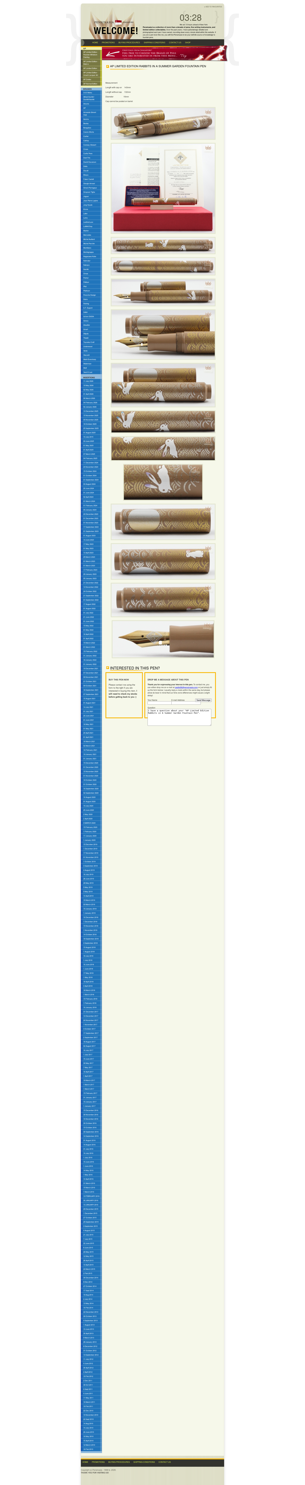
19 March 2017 (89, 1080)
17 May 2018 (88, 973)
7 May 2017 (87, 1067)
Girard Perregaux (90, 187)
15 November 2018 (90, 925)
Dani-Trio (86, 157)
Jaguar (86, 196)
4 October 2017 (89, 1028)
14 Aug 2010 (88, 1423)
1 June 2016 (88, 1166)
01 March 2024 (89, 501)
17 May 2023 (88, 544)
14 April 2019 (88, 895)
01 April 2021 (88, 737)
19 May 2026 (88, 385)
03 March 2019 (89, 904)
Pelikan (86, 282)
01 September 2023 (90, 531)
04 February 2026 (90, 402)
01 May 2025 (88, 445)
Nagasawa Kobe (89, 256)
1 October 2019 (89, 861)
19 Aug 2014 (88, 1294)
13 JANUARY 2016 (90, 1204)
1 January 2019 (89, 913)
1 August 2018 (89, 951)
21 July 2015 (88, 1234)
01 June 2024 (88, 492)
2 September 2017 (90, 1037)
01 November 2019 (90, 857)
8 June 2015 (88, 1247)
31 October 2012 (89, 1350)
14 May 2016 (88, 1170)
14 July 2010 (88, 1427)
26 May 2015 (88, 1252)
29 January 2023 (89, 574)
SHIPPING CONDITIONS (154, 42)
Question (151, 707)
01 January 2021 (89, 758)
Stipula (85, 333)
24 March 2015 (89, 1269)
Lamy (85, 217)
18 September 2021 (90, 690)
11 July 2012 (88, 1359)
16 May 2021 (88, 724)
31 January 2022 (89, 655)
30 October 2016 (89, 1123)
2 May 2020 (87, 814)
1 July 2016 (87, 1157)
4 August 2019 (89, 870)
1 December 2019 (90, 848)
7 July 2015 (87, 1239)
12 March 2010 (89, 1445)
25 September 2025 (90, 428)
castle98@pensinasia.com (186, 687)
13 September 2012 (90, 1354)
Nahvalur (86, 260)
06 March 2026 (89, 398)
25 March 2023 (89, 557)
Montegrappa (88, 252)
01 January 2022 (89, 664)
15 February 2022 (90, 651)
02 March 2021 (89, 745)
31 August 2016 (89, 1140)
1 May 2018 (87, 977)
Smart (85, 329)
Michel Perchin (89, 243)
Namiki (86, 269)
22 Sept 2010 (88, 1419)
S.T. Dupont (87, 307)
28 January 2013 (89, 1342)
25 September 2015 (90, 1221)
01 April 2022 (88, 638)
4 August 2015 (89, 1230)
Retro (85, 299)
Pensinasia (178, 34)
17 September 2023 (90, 527)
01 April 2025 (88, 449)
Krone (85, 209)
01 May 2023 (88, 548)
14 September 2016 (90, 1136)
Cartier (86, 136)
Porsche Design (89, 295)
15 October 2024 (89, 471)
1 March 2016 (88, 1191)
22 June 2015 (88, 1243)
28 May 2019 (88, 883)
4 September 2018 (90, 943)
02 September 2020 (90, 793)
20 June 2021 (88, 715)
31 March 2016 (89, 1183)
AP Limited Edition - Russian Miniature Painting (90, 54)
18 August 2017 (89, 1041)
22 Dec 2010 (88, 1410)
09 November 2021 (90, 677)
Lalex (85, 213)
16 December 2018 (90, 917)
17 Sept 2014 (88, 1290)
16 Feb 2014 (88, 1307)
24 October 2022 (89, 591)
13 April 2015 (88, 1264)
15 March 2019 (89, 900)
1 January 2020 (89, 840)
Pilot (85, 286)
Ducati (85, 170)
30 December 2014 (90, 1277)
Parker (86, 277)
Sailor (85, 312)
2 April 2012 (87, 1372)
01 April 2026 (88, 394)
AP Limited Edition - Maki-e (90, 62)
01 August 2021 (89, 702)
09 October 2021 (89, 685)
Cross (85, 149)
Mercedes (87, 235)
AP (84, 108)
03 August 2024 (89, 484)
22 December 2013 (90, 1312)
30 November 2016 (90, 1114)
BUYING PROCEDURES (129, 42)
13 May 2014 (88, 1303)
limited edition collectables (154, 29)
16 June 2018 (88, 964)
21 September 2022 (90, 595)
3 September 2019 (90, 865)
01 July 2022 (88, 612)
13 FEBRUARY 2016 (91, 1196)
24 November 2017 (90, 1020)
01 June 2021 (88, 720)
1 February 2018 (89, 1003)
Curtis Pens (87, 153)
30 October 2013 (89, 1316)
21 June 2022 (88, 617)
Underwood (87, 346)
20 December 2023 (90, 514)
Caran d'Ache (88, 132)
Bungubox (87, 127)
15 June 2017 (88, 1058)
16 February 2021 (90, 750)
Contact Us (165, 1462)
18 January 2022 (89, 660)
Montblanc (87, 247)
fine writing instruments (201, 27)
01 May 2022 (88, 630)
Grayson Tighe (89, 192)
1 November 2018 (90, 930)
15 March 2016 (89, 1187)
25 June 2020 (88, 810)
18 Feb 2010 (88, 1449)
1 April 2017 (87, 1076)
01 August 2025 (89, 432)
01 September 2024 (90, 479)
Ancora (86, 103)
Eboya (85, 174)
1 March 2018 (88, 994)
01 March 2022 (89, 647)
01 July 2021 (88, 711)
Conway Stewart (89, 144)
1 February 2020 (89, 831)
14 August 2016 (89, 1144)
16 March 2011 (89, 1402)
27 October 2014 (89, 1286)
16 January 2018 (89, 1007)
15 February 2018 (90, 998)
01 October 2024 (89, 475)
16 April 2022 (88, 634)
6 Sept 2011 (88, 1389)
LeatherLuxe (88, 222)
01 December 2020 (90, 767)
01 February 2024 (90, 505)
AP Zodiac (87, 79)
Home (85, 1462)
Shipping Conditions (144, 1462)
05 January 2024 (89, 509)
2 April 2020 (87, 818)
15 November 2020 (90, 771)
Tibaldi (85, 337)
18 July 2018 (88, 956)
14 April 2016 (88, 1179)
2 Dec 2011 (87, 1380)
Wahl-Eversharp (89, 359)
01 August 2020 (89, 801)
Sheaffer (86, 325)
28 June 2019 (88, 878)
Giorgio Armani (89, 183)
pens (188, 27)
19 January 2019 (89, 908)
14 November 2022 (90, 587)
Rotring (86, 303)
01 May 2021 (88, 728)
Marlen (86, 230)
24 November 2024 (90, 467)
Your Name (152, 700)
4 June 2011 (88, 1393)
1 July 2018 (87, 960)
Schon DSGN (88, 316)
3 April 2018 (87, 986)
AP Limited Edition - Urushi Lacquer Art (90, 73)
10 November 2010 (90, 1415)
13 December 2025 (90, 411)
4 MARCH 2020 (89, 823)
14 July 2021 (88, 707)
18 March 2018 (89, 990)
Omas (85, 273)
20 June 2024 (88, 488)
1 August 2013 (89, 1324)
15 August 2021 (89, 698)
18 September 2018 (90, 938)
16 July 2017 (88, 1050)
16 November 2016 (90, 1119)
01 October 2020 (89, 784)
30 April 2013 (88, 1333)
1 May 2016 (87, 1174)
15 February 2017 (90, 1093)
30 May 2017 (88, 1063)
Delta (85, 166)
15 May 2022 (88, 625)
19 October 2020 (89, 780)
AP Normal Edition (90, 83)
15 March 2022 (89, 642)
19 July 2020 (88, 805)
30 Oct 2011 (88, 1384)
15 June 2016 (88, 1161)
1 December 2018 (90, 921)
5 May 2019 (87, 887)
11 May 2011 (88, 1397)
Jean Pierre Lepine (90, 200)
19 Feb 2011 (88, 1406)
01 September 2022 (90, 599)
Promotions (98, 1462)
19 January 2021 (89, 754)
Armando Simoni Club (89, 113)
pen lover (154, 34)
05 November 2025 (90, 419)
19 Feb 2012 (88, 1376)
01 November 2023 (90, 522)
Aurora (86, 119)
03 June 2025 (88, 441)
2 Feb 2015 (87, 1273)
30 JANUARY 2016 (90, 1200)
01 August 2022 (89, 608)
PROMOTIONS (108, 42)
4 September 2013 (90, 1320)
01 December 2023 (90, 518)
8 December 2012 (90, 1346)
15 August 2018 (89, 947)
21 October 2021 (89, 681)
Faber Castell (88, 179)
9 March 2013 (88, 1337)
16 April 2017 (88, 1071)
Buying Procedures (119, 1462)
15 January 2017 (89, 1101)
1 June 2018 (88, 968)
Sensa (85, 320)
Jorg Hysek (87, 205)
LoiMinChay (87, 226)
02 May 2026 (88, 389)
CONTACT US (175, 42)
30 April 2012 (88, 1367)
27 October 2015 (89, 1217)
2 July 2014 (87, 1299)
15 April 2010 (88, 1440)
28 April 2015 (88, 1260)
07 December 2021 (90, 672)
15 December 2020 (90, 762)
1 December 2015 (90, 1213)
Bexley (86, 123)
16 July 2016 (88, 1153)
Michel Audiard (89, 239)
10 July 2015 (88, 436)
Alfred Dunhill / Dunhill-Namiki (88, 98)
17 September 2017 (90, 1033)
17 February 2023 (90, 569)
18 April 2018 (88, 981)
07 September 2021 (90, 694)
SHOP (187, 42)
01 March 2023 (89, 561)
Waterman (87, 363)
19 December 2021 (90, 668)
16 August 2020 (89, 797)
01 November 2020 (90, 775)
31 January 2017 (89, 1097)
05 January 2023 (89, 578)
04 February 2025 (90, 458)
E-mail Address (178, 700)
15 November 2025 (90, 415)
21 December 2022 (90, 582)
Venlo (85, 350)
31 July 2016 (88, 1149)
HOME (95, 42)
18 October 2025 (89, 424)
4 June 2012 (88, 1363)
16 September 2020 (90, 788)
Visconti (86, 355)
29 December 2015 (90, 1209)
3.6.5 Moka (87, 92)
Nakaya (86, 265)
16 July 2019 (88, 874)
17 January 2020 (89, 835)
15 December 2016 (90, 1110)
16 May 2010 (88, 1436)
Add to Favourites (214, 7)
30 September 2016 (90, 1131)
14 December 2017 (90, 1016)
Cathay (86, 140)
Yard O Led (87, 372)
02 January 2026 (89, 406)
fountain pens (148, 37)
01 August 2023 (89, 535)
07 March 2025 (89, 454)
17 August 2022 (89, 604)
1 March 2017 (88, 1084)
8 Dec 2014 (87, 1282)
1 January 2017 (89, 1106)
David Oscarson (89, 162)
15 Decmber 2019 (90, 844)
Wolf (85, 368)
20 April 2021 (88, 732)
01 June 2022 (88, 621)
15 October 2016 (89, 1127)
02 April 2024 (88, 497)
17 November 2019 (90, 853)
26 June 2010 (88, 1432)
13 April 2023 (88, 552)
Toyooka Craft (88, 342)
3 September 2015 (90, 1226)
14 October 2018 (89, 934)
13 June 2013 (88, 1329)
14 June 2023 (88, 539)
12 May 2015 (88, 1256)
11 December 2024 (90, 462)
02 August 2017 (89, 1046)
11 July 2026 (88, 381)
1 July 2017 (87, 1054)
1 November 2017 (90, 1024)
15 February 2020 (90, 827)
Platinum (86, 290)
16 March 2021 (89, 741)
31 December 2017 (90, 1011)
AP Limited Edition (90, 68)
